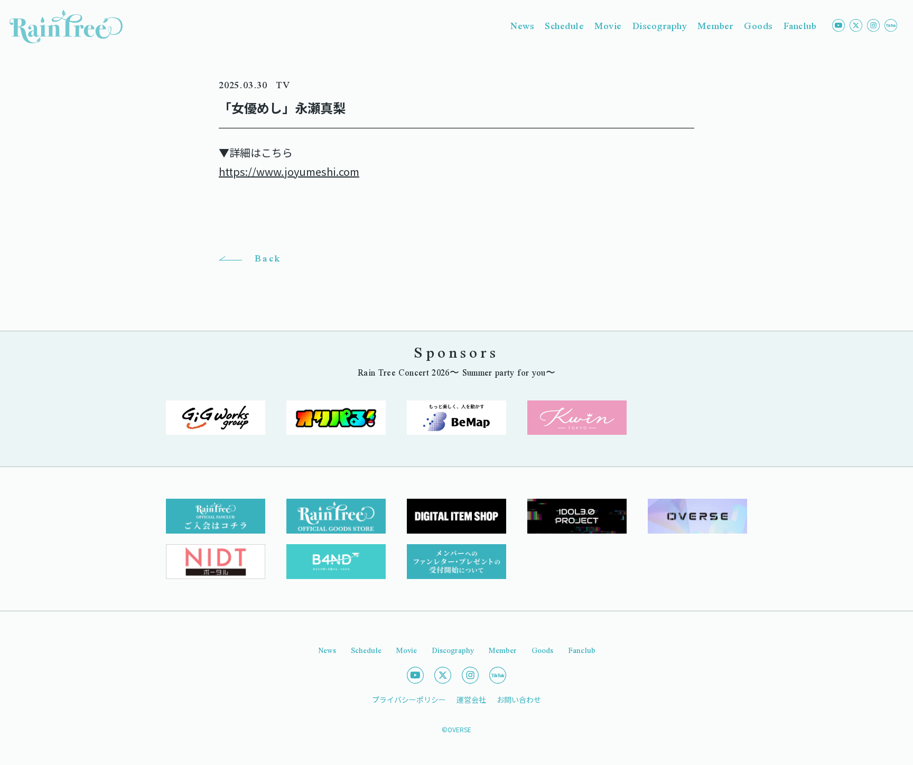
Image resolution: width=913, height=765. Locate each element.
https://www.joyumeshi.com (289, 171)
